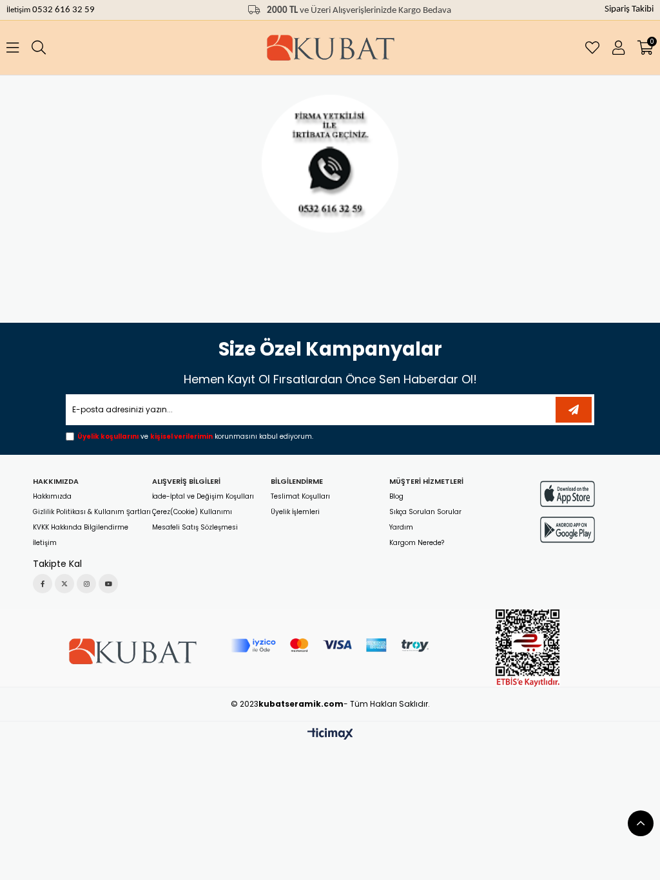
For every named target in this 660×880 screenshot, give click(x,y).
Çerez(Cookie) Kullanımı (192, 512)
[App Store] (568, 494)
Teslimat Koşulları (300, 496)
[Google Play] (568, 530)
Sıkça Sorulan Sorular (425, 512)
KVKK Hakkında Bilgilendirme (80, 527)
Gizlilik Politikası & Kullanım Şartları (92, 512)
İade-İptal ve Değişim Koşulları (203, 496)
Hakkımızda (52, 496)
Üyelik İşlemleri (295, 512)
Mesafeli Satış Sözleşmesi (195, 527)
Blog (396, 496)
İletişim (19, 10)
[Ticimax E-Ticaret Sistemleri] (330, 734)
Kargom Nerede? (416, 543)
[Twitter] (64, 583)
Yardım (401, 527)
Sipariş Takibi (629, 9)
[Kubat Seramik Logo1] (132, 651)
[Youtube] (108, 583)
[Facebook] (42, 583)
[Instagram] (86, 583)
